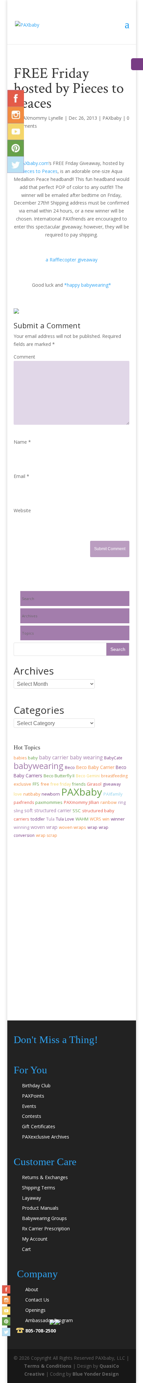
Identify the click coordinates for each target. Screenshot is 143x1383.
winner (118, 819)
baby (33, 758)
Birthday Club (36, 1085)
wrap (92, 827)
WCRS (95, 819)
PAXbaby (111, 118)
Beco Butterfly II (59, 776)
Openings (35, 1310)
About (31, 1289)
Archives (29, 615)
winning (21, 827)
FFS (36, 784)
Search (28, 598)
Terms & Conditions (48, 1366)
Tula (50, 819)
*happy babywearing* (87, 285)
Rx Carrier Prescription (46, 1228)
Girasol (94, 784)
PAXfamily (112, 794)
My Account (35, 1239)
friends (78, 784)
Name (22, 442)
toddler (38, 819)
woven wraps (72, 827)
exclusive (22, 784)
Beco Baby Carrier (95, 767)
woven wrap (44, 827)
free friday (61, 784)
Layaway (31, 1198)
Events (29, 1106)
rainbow (108, 802)
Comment (24, 357)
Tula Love (65, 819)
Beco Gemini (88, 776)
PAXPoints (33, 1096)
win (105, 819)
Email (21, 476)
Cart (26, 1249)
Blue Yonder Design (95, 1374)
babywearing (39, 765)
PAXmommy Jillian (81, 802)
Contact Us (37, 1300)
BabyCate (113, 758)
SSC (76, 811)
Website (22, 510)
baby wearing (86, 757)
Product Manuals (40, 1208)
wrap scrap (46, 835)
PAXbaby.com (34, 163)
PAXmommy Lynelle (41, 118)
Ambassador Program (49, 1320)
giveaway (112, 784)
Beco (70, 767)
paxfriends (24, 802)
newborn (51, 794)
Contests (31, 1116)
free (45, 784)
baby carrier (54, 757)
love (18, 794)
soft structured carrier (47, 810)
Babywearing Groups (44, 1218)
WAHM (81, 819)
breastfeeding (114, 776)
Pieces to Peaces (39, 171)
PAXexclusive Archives (45, 1137)
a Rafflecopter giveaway (71, 259)
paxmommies (49, 802)
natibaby (31, 794)
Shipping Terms (38, 1187)
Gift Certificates (38, 1126)
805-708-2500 (40, 1330)
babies (20, 758)
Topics (28, 633)
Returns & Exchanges (45, 1177)
